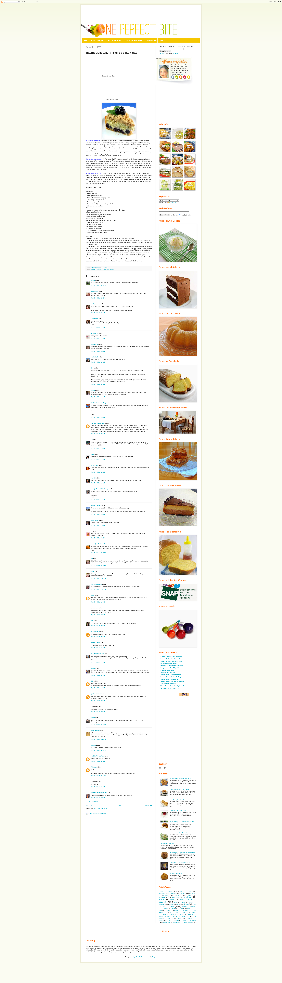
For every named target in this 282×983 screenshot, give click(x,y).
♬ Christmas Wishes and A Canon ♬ (181, 863)
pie (182, 908)
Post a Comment (93, 801)
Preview (161, 53)
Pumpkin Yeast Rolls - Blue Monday (180, 778)
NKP (92, 681)
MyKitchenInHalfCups (98, 653)
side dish (185, 916)
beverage (162, 893)
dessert (112, 269)
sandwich (173, 914)
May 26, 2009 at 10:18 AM (98, 776)
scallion (161, 916)
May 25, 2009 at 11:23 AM (98, 578)
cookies (162, 899)
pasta (174, 908)
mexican (193, 906)
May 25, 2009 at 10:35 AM (98, 552)
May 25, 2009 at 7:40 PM (98, 675)
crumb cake (106, 269)
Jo (92, 531)
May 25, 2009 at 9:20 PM (98, 712)
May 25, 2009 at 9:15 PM (98, 701)
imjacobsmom (95, 730)
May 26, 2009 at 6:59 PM (98, 797)
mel (92, 558)
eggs (175, 902)
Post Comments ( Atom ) (101, 808)
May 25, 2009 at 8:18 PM (98, 688)
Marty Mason (95, 520)
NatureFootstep (96, 643)
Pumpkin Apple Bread (176, 873)
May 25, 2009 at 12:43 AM (98, 298)
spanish (190, 918)
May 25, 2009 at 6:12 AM (98, 351)
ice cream (162, 904)
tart (170, 920)
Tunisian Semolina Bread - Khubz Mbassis (182, 852)
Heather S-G (95, 291)
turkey (177, 920)
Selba (93, 454)
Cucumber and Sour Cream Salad (180, 833)
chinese (190, 895)
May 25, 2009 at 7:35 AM (98, 448)
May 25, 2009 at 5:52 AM (98, 338)
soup (180, 918)
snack (169, 918)
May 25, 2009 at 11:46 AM (98, 589)
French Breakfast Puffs (167, 843)
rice (177, 912)
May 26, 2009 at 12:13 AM (98, 750)
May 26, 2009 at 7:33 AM (98, 761)
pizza (160, 910)
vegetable (192, 920)
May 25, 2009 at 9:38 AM (98, 525)
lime (195, 904)
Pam (92, 621)
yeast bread (188, 922)
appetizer (170, 891)
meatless (185, 906)
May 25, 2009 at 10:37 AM (98, 565)
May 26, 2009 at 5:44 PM (98, 786)
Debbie (93, 668)
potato (176, 910)
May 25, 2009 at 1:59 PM (98, 615)
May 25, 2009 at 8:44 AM (98, 499)
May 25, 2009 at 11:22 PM (98, 739)
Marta (93, 595)
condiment (188, 897)
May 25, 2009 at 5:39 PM (98, 662)
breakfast (99, 269)
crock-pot (173, 899)
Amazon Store (151, 40)
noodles (165, 908)
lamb (178, 904)
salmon (194, 912)
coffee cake (175, 897)
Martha (93, 280)
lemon (186, 904)
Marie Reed (94, 465)
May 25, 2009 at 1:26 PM (98, 602)
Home (85, 40)
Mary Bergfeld (95, 631)
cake (183, 893)
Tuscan (161, 891)
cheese (166, 895)
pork (167, 910)
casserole (193, 893)
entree (183, 902)
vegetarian (176, 922)
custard (190, 899)
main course (168, 906)
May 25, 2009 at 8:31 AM (98, 483)
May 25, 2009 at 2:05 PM (98, 626)
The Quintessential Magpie (99, 403)
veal (184, 920)
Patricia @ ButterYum (98, 756)
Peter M (93, 478)
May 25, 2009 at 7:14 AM (98, 397)
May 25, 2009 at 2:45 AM (98, 327)
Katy (92, 368)
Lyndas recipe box (97, 694)
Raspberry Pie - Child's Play (178, 810)
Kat (92, 439)
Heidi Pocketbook (96, 505)
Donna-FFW (94, 344)
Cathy (93, 571)
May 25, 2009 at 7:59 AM (98, 459)
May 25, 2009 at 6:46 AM (98, 384)
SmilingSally (95, 357)
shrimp (175, 916)
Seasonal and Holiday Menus (134, 40)
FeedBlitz (175, 53)
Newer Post (89, 805)
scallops (167, 916)
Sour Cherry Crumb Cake (177, 800)
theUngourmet (95, 304)
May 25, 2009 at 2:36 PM (98, 637)
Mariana (93, 745)
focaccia (191, 902)
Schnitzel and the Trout (98, 423)
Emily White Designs (138, 957)
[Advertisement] (141, 11)
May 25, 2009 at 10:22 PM (98, 724)
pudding (185, 910)
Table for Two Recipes (114, 40)
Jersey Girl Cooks (96, 584)
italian (171, 904)
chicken (178, 895)
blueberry (93, 269)
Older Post (148, 805)
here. (181, 74)
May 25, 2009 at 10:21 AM (98, 538)
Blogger (154, 957)
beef (190, 891)
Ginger (93, 390)
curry (182, 899)
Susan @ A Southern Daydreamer (101, 544)
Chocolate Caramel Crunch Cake (179, 789)
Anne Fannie (95, 318)
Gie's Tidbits (95, 333)
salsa (164, 914)
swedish (161, 920)
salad (185, 912)
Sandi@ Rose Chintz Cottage (100, 489)
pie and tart (190, 908)
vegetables (166, 922)
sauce (182, 914)
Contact (162, 40)
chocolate (162, 897)
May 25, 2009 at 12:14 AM (98, 285)
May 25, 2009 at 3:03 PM (98, 647)
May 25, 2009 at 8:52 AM (98, 514)
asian (182, 891)
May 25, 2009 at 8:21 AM (98, 472)
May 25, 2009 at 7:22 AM (98, 417)
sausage (190, 914)
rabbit (171, 912)
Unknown (94, 767)
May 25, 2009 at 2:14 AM (98, 312)
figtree (93, 717)
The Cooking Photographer (99, 792)
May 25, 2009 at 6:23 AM (98, 362)
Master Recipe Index (97, 40)
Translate (173, 202)
